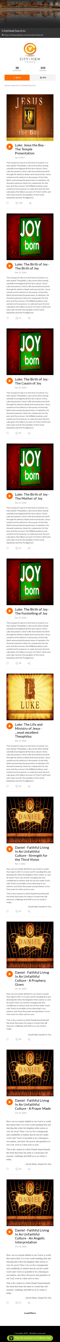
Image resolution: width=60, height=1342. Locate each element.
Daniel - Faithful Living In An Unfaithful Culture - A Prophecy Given (32, 978)
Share (18, 77)
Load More (30, 1313)
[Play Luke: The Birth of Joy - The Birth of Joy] (9, 266)
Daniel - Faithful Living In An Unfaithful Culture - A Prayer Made (33, 1104)
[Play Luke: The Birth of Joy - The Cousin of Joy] (9, 381)
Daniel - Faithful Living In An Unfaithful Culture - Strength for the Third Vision (32, 853)
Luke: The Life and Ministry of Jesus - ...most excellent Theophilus (29, 730)
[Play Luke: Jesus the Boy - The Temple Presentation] (9, 147)
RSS (44, 77)
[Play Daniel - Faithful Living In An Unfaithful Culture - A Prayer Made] (9, 1102)
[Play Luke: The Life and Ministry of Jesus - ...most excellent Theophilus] (9, 726)
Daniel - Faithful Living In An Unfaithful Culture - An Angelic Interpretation (32, 1236)
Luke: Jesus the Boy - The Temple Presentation (30, 149)
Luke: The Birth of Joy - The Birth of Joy (32, 266)
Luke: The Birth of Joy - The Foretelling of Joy (32, 611)
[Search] (51, 4)
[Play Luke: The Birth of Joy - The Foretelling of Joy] (9, 611)
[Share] (30, 203)
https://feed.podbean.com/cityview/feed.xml (23, 35)
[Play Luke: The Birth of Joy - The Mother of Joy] (9, 496)
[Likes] (7, 203)
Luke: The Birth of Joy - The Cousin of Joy (32, 381)
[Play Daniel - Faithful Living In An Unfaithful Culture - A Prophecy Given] (9, 974)
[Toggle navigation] (57, 4)
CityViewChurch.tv (14, 30)
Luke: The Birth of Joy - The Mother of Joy (32, 496)
